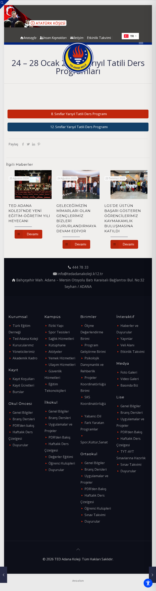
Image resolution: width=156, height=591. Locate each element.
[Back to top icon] (78, 549)
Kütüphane (57, 345)
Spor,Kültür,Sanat (94, 442)
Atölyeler (55, 351)
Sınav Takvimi (94, 515)
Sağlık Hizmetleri (61, 338)
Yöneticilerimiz (24, 351)
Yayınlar (126, 338)
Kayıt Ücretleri (23, 385)
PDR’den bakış (23, 425)
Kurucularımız (23, 345)
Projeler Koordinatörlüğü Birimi (93, 384)
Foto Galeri (128, 372)
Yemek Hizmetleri (62, 358)
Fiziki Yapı (56, 325)
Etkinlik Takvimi (99, 38)
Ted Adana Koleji (25, 338)
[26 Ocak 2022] (152, 575)
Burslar (18, 392)
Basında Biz (129, 385)
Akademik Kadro (25, 358)
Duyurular (20, 445)
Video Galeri (129, 379)
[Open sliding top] (4, 4)
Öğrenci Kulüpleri (62, 463)
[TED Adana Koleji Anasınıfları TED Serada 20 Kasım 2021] (3, 575)
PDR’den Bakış (59, 437)
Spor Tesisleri (59, 332)
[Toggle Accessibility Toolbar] (148, 583)
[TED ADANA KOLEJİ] (78, 57)
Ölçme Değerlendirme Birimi (91, 332)
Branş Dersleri (24, 419)
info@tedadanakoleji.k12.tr (80, 273)
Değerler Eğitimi (61, 457)
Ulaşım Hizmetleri (62, 364)
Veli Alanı (127, 345)
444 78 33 (80, 267)
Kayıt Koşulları (23, 379)
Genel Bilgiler (23, 412)
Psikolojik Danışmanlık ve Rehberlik (92, 364)
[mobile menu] (141, 43)
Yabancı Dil (92, 416)
